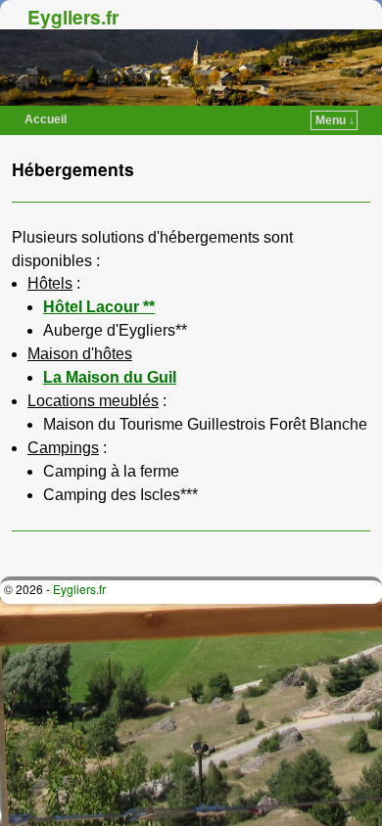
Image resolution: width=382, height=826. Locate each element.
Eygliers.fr (73, 16)
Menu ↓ (335, 120)
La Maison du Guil (109, 377)
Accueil (45, 119)
